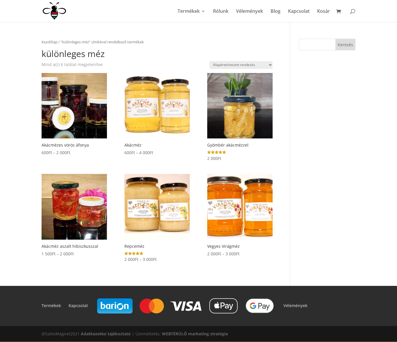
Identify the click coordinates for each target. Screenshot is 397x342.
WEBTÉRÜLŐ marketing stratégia (195, 333)
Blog (275, 11)
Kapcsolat (299, 11)
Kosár (323, 11)
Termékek (189, 11)
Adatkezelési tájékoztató (106, 333)
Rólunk (220, 11)
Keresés (345, 44)
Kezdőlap (50, 41)
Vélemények (249, 11)
